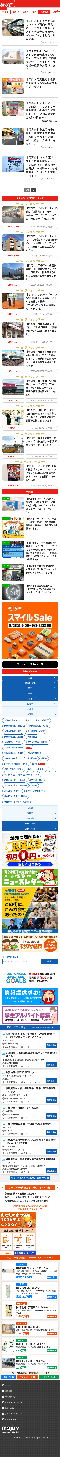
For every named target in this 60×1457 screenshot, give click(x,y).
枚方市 (52, 769)
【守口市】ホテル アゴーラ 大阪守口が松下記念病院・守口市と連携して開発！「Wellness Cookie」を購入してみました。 (41, 301)
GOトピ (5, 12)
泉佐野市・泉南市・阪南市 (15, 796)
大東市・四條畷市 (11, 758)
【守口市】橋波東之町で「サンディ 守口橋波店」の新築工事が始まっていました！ (41, 441)
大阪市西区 (32, 737)
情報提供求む (10, 1397)
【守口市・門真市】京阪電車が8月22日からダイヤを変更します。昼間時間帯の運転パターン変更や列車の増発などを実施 (41, 358)
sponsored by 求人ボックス (42, 1027)
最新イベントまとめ (20, 12)
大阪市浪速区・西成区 (13, 753)
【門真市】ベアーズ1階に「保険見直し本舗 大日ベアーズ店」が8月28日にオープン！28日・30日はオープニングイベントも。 (41, 505)
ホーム (7, 1385)
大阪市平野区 (33, 753)
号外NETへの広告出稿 (13, 1402)
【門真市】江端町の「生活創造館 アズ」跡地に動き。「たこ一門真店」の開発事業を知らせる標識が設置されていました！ (41, 272)
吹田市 (44, 758)
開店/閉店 (44, 12)
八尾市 (19, 774)
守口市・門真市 (30, 758)
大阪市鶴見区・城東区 (35, 731)
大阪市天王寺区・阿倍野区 (37, 742)
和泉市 (34, 785)
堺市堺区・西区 (32, 774)
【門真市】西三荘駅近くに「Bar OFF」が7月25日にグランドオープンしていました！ (40, 588)
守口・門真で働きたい (18, 1027)
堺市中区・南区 (36, 780)
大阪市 (28, 720)
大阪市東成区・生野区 (13, 737)
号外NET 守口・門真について (16, 1419)
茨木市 (7, 764)
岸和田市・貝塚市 (11, 791)
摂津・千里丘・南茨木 (13, 769)
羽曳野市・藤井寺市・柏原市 (16, 802)
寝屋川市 (41, 769)
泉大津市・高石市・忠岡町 (15, 785)
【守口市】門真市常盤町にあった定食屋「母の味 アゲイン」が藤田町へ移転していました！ (41, 569)
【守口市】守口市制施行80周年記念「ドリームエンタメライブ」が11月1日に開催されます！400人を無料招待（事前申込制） (41, 473)
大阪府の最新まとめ (12, 720)
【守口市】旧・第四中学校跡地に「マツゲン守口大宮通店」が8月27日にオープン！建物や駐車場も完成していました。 (41, 388)
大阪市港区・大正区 (12, 742)
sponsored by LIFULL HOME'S (41, 1258)
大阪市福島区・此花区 (38, 726)
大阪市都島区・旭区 (12, 731)
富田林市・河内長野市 (33, 791)
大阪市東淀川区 (42, 720)
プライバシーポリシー (13, 1414)
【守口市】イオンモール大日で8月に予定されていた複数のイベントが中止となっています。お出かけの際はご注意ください (42, 243)
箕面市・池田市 (21, 764)
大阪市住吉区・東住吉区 (18, 747)
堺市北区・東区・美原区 (14, 780)
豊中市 (38, 764)
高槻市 (30, 769)
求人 (34, 12)
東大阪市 (8, 774)
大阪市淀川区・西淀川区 (14, 726)
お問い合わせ (10, 1408)
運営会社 (8, 1391)
